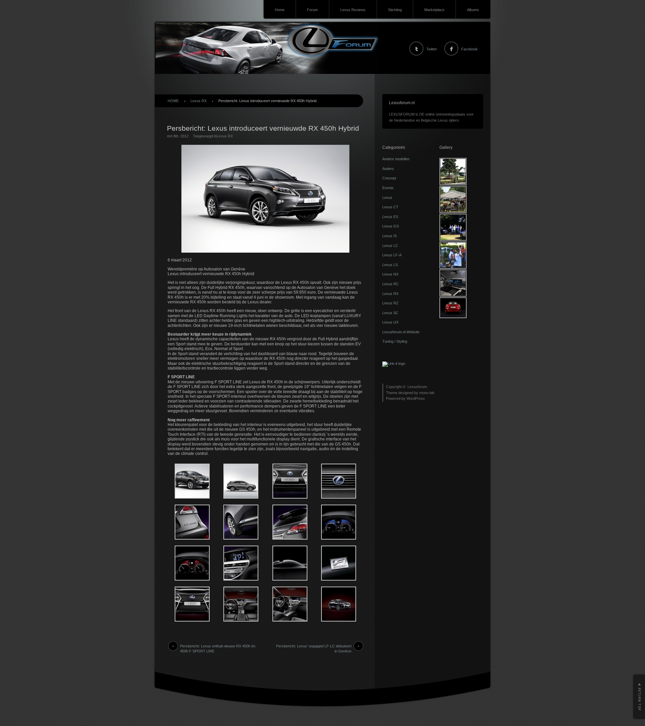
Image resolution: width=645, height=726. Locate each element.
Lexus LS (390, 265)
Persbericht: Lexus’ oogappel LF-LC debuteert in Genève (313, 648)
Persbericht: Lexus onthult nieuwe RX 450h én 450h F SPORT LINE (217, 648)
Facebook (469, 49)
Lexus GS (390, 226)
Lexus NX (390, 274)
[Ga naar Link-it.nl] (393, 363)
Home (280, 10)
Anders (388, 169)
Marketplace (434, 10)
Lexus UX (390, 322)
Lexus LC (390, 246)
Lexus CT (390, 207)
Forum (312, 10)
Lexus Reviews (353, 10)
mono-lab (426, 393)
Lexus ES (390, 217)
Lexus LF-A (391, 255)
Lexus (387, 198)
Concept (389, 178)
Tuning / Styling (394, 341)
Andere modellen (396, 159)
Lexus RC (390, 284)
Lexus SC (390, 313)
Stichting (395, 10)
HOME (173, 101)
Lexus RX (198, 101)
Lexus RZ (390, 303)
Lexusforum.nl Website (401, 332)
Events (388, 188)
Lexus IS (389, 236)
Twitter (431, 49)
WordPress (415, 398)
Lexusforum (417, 387)
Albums (473, 10)
